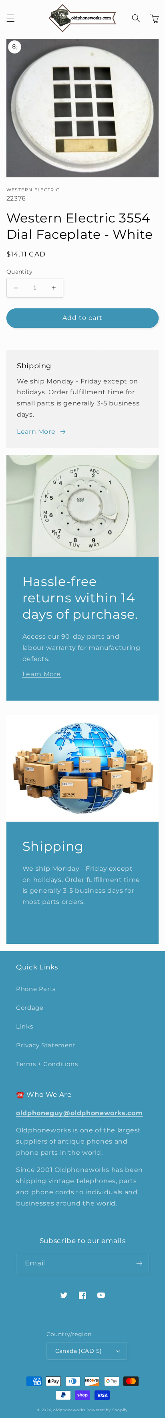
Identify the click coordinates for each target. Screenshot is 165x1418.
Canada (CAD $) (78, 1351)
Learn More (36, 431)
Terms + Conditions (47, 1064)
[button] (10, 18)
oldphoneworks (69, 1410)
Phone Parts (36, 989)
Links (24, 1026)
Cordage (29, 1007)
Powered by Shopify (107, 1410)
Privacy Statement (46, 1045)
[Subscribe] (139, 1263)
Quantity (19, 271)
